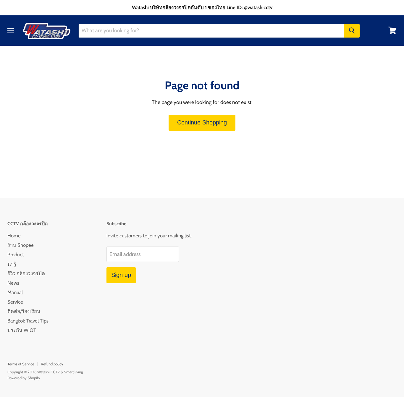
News (13, 283)
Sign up (121, 275)
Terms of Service (20, 364)
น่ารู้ (11, 264)
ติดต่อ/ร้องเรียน (24, 311)
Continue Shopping (202, 122)
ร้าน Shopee (20, 245)
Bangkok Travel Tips (28, 321)
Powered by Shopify (23, 377)
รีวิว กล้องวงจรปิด (26, 273)
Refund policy (52, 364)
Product (15, 254)
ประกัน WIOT (21, 330)
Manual (15, 292)
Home (14, 236)
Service (15, 302)
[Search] (352, 30)
